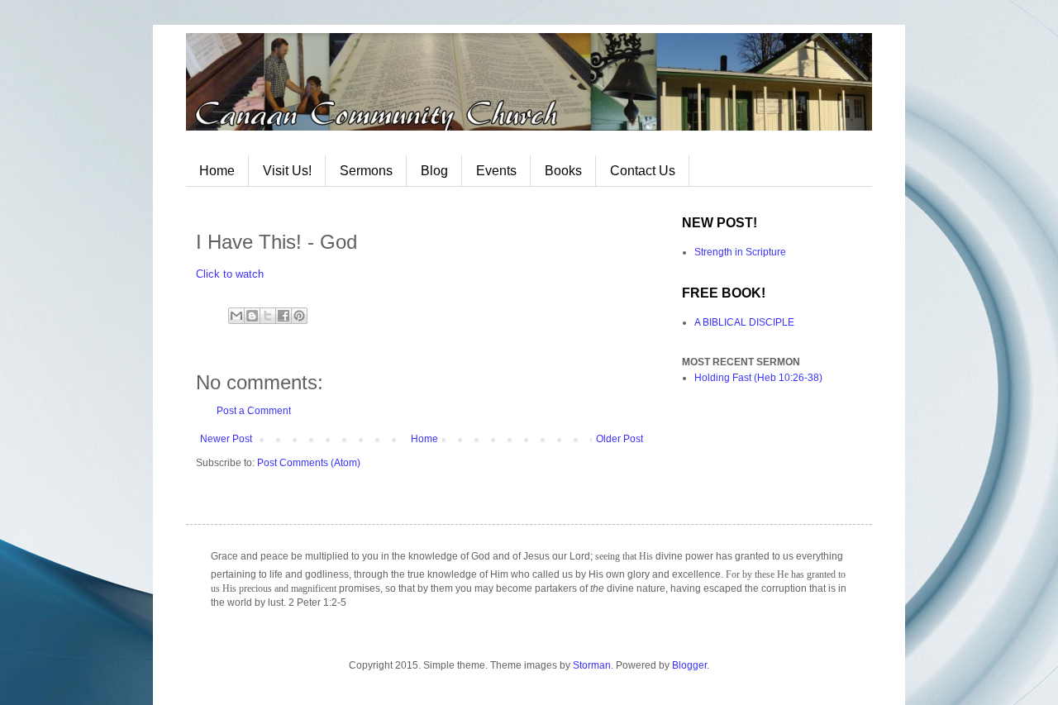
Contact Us (642, 171)
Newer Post (226, 439)
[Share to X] (268, 315)
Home (217, 171)
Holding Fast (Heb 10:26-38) (758, 377)
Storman (592, 665)
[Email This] (236, 315)
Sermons (366, 171)
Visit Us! (287, 171)
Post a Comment (254, 411)
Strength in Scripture (740, 252)
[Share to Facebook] (283, 315)
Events (496, 171)
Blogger (689, 665)
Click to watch (230, 274)
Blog (434, 171)
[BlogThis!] (252, 315)
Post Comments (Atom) (308, 463)
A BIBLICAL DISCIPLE (744, 322)
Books (563, 171)
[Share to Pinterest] (299, 315)
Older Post (619, 439)
